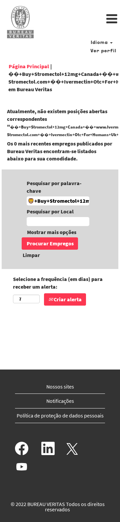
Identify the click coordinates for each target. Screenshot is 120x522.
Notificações (60, 400)
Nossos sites (60, 386)
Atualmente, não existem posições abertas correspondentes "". (60, 122)
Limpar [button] (31, 255)
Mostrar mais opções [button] (51, 232)
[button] (80, 19)
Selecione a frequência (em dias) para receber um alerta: (58, 283)
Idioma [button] (100, 43)
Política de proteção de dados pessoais (60, 415)
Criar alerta (67, 299)
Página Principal (29, 66)
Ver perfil (103, 51)
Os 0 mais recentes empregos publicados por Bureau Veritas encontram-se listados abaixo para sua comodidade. (59, 151)
